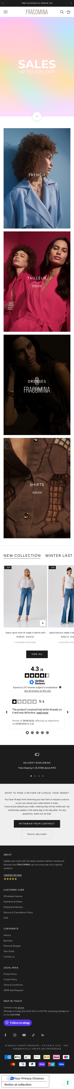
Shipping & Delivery (13, 907)
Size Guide (9, 951)
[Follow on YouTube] (24, 1035)
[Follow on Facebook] (5, 1035)
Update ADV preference (46, 1049)
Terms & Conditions (13, 985)
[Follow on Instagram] (15, 1035)
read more (42, 712)
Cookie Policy (10, 979)
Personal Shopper (12, 946)
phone (21, 1007)
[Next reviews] (67, 712)
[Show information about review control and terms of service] (60, 687)
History (7, 935)
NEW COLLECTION (22, 555)
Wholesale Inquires (13, 896)
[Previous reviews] (6, 712)
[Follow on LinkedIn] (43, 1035)
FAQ (6, 918)
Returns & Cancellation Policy (18, 912)
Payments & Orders (13, 901)
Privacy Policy (10, 974)
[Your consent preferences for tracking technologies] (67, 1082)
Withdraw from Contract (37, 823)
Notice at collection (17, 1084)
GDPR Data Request (13, 990)
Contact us (9, 956)
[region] (37, 66)
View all (37, 654)
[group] (37, 66)
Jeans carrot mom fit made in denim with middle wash (25, 633)
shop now (37, 182)
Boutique (8, 940)
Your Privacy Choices (29, 1078)
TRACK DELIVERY (37, 834)
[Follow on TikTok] (33, 1035)
